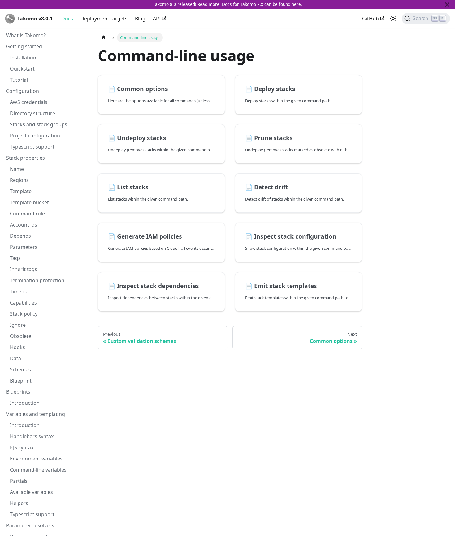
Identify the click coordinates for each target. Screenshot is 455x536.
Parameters (23, 247)
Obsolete (20, 336)
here (296, 4)
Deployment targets (104, 18)
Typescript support (32, 146)
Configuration (22, 91)
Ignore (18, 325)
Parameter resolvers (30, 525)
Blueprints (18, 391)
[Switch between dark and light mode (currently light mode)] (393, 19)
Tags (15, 258)
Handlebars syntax (32, 436)
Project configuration (35, 135)
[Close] (447, 4)
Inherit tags (23, 269)
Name (17, 169)
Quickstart (22, 68)
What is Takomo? (26, 35)
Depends (20, 235)
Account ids (23, 224)
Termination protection (37, 280)
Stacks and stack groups (38, 124)
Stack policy (23, 313)
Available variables (31, 492)
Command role (27, 213)
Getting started (24, 46)
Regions (19, 180)
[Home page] (104, 37)
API (157, 18)
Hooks (17, 347)
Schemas (20, 369)
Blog (140, 18)
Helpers (19, 503)
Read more (208, 4)
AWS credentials (28, 102)
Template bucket (29, 202)
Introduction (25, 403)
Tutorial (19, 79)
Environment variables (36, 458)
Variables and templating (35, 414)
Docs (67, 18)
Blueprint (21, 380)
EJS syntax (21, 447)
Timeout (19, 291)
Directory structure (32, 113)
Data (15, 358)
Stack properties (25, 157)
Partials (19, 481)
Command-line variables (38, 469)
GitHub (370, 18)
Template (21, 191)
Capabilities (23, 302)
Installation (23, 57)
